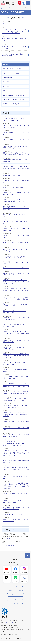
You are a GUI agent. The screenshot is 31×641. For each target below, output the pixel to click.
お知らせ (5, 90)
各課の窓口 (11, 8)
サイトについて (15, 603)
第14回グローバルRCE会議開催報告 (13, 187)
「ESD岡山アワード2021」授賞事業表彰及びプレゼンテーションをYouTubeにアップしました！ (16, 469)
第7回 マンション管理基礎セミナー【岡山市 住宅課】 (14, 47)
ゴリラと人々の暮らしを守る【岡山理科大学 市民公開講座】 (14, 54)
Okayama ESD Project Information (13, 95)
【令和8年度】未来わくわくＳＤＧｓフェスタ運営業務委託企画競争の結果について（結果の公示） (16, 168)
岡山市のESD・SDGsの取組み (12, 73)
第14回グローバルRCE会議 (11, 104)
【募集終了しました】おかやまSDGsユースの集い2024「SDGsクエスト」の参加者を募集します (16, 333)
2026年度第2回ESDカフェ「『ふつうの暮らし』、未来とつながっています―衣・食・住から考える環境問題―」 (14, 31)
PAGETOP (27, 556)
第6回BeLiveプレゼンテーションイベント (15, 175)
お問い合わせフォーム (8, 545)
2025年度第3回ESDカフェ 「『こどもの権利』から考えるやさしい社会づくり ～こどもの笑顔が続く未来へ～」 (16, 208)
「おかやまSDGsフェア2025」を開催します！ (16, 263)
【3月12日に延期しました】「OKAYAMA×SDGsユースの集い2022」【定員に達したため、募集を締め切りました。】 (16, 443)
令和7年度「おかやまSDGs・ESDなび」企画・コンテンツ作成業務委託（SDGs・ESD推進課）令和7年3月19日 (16, 281)
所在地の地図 (11, 538)
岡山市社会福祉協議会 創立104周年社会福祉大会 (14, 39)
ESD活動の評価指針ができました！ (13, 514)
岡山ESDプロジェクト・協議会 (12, 68)
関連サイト (6, 86)
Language (23, 4)
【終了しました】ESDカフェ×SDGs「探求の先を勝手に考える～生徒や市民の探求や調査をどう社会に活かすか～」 (16, 355)
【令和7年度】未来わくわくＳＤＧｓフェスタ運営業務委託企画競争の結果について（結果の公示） (16, 290)
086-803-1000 (9, 622)
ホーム (4, 8)
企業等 (4, 23)
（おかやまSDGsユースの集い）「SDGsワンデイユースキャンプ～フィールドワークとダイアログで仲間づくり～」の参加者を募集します (16, 385)
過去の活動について (8, 82)
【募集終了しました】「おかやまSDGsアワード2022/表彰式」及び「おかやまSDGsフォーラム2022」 (16, 414)
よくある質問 (15, 586)
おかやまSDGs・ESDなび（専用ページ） (15, 99)
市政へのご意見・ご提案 (15, 590)
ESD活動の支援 (7, 77)
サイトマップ (15, 599)
